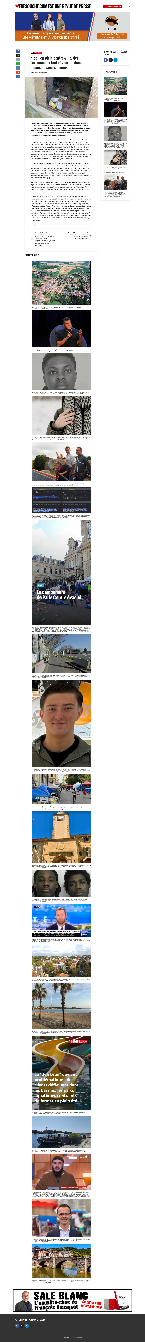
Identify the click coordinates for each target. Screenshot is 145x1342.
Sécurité (33, 52)
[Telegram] (115, 60)
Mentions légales (77, 1337)
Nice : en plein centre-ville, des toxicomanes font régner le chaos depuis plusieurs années (56, 62)
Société (39, 52)
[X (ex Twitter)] (111, 60)
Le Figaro (34, 225)
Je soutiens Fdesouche (113, 6)
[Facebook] (106, 60)
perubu (32, 72)
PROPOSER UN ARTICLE (22, 2)
